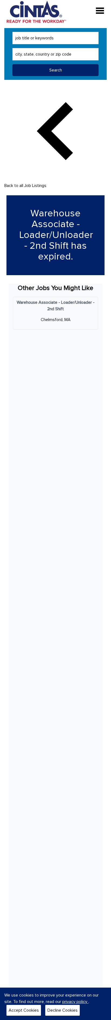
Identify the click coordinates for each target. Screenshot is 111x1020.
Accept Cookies (24, 1010)
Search (55, 70)
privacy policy (75, 1001)
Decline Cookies (62, 1010)
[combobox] (55, 38)
